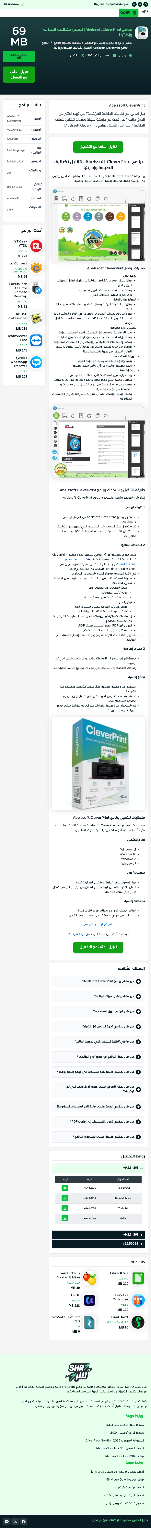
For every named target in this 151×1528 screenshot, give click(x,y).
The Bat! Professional (17, 316)
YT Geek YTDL (20, 244)
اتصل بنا (99, 4)
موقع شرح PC (76, 934)
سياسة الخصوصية (117, 4)
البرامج (45, 43)
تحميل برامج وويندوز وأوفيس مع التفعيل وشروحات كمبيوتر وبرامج (93, 43)
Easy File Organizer (120, 1297)
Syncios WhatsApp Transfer (18, 362)
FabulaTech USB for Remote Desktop (18, 290)
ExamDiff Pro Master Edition (68, 1275)
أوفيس (122, 55)
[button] (128, 13)
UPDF (75, 1295)
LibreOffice (119, 1273)
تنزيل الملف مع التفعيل (19, 74)
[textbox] (98, 442)
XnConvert (18, 264)
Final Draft (119, 1317)
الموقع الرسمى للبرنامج (98, 924)
